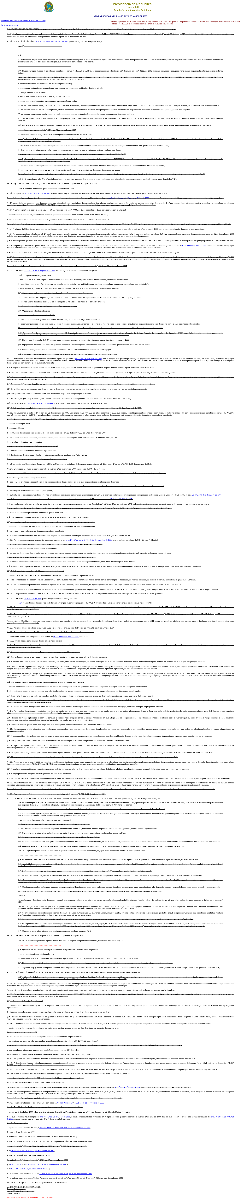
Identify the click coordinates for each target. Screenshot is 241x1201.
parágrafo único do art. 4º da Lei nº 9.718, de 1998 (128, 198)
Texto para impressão (10, 25)
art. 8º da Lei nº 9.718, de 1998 (193, 245)
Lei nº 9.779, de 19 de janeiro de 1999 (39, 270)
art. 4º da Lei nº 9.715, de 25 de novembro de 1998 (45, 1164)
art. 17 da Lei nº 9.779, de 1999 (88, 359)
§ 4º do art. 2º (15, 1164)
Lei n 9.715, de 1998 (32, 598)
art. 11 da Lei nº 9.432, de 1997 (119, 499)
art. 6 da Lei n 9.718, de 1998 (127, 1087)
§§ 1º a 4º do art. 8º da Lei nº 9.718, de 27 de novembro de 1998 (65, 1174)
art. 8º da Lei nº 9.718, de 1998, (66, 636)
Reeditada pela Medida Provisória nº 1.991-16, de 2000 (23, 21)
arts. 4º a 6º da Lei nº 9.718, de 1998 (55, 1117)
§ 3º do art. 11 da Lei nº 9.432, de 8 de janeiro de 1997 (32, 1151)
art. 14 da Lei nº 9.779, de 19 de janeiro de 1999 (29, 1169)
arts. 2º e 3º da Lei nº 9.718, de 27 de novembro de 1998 (89, 540)
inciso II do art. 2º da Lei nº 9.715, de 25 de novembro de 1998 (64, 1128)
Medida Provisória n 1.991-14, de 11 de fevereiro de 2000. (80, 1103)
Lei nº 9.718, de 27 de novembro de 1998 (51, 41)
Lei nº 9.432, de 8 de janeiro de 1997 (206, 495)
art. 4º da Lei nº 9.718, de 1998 (37, 193)
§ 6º (20, 603)
